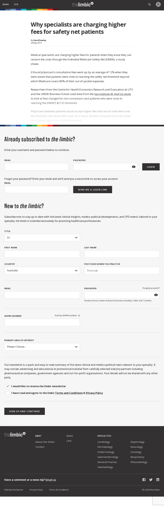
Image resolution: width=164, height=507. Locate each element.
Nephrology (137, 441)
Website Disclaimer (13, 489)
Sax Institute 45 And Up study (112, 94)
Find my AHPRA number (66, 315)
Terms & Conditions (59, 489)
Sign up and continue (24, 411)
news (6, 4)
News (69, 435)
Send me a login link (92, 189)
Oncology (136, 451)
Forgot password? (151, 288)
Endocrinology (106, 451)
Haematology (105, 467)
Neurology (137, 446)
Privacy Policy (36, 489)
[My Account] (159, 4)
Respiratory (137, 456)
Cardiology (104, 441)
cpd (16, 4)
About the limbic (45, 441)
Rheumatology (139, 462)
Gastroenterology (108, 456)
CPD (68, 440)
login (151, 166)
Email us (50, 480)
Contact (39, 446)
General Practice (107, 462)
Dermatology (105, 446)
